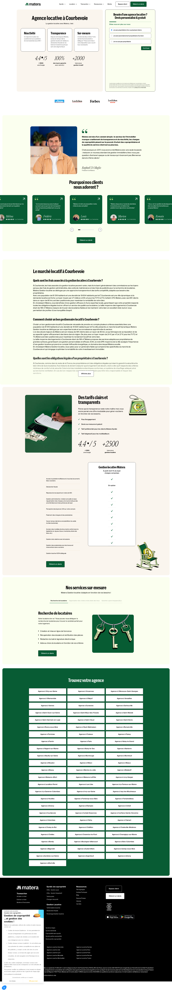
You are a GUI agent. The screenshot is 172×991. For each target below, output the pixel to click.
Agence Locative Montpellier (56, 958)
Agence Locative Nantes (84, 947)
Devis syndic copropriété (53, 939)
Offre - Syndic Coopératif (54, 893)
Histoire (78, 901)
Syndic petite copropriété (54, 936)
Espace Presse (81, 898)
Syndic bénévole (51, 931)
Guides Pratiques (81, 892)
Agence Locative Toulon (83, 958)
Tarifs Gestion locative (53, 908)
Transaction (22, 894)
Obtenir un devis (138, 4)
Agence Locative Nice (83, 950)
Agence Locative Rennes (84, 955)
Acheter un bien (22, 896)
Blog (77, 895)
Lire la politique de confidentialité (12, 974)
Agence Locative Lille (53, 950)
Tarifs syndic (50, 896)
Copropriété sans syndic (53, 934)
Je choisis (12, 981)
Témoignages (80, 890)
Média (110, 4)
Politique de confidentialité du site (45, 975)
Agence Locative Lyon (54, 953)
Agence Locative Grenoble (55, 947)
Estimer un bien (21, 899)
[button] (62, 4)
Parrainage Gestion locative (55, 914)
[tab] (59, 601)
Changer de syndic (52, 899)
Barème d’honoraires (23, 903)
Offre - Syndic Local (53, 890)
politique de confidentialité (140, 87)
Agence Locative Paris (83, 953)
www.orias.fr (144, 972)
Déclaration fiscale (52, 911)
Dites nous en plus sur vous (119, 24)
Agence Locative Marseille (55, 955)
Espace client (122, 4)
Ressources (81, 887)
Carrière (78, 904)
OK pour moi (33, 981)
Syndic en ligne (50, 928)
